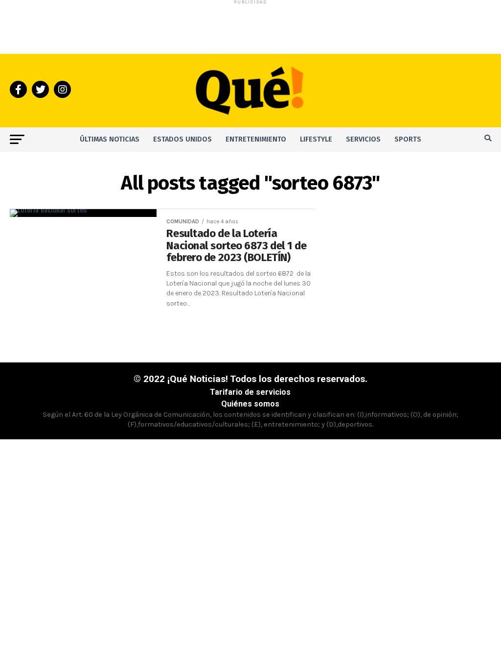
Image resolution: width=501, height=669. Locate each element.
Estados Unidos (182, 139)
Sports (407, 139)
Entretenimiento (256, 139)
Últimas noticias (109, 139)
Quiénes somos (250, 403)
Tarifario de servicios (250, 392)
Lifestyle (316, 139)
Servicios (363, 139)
